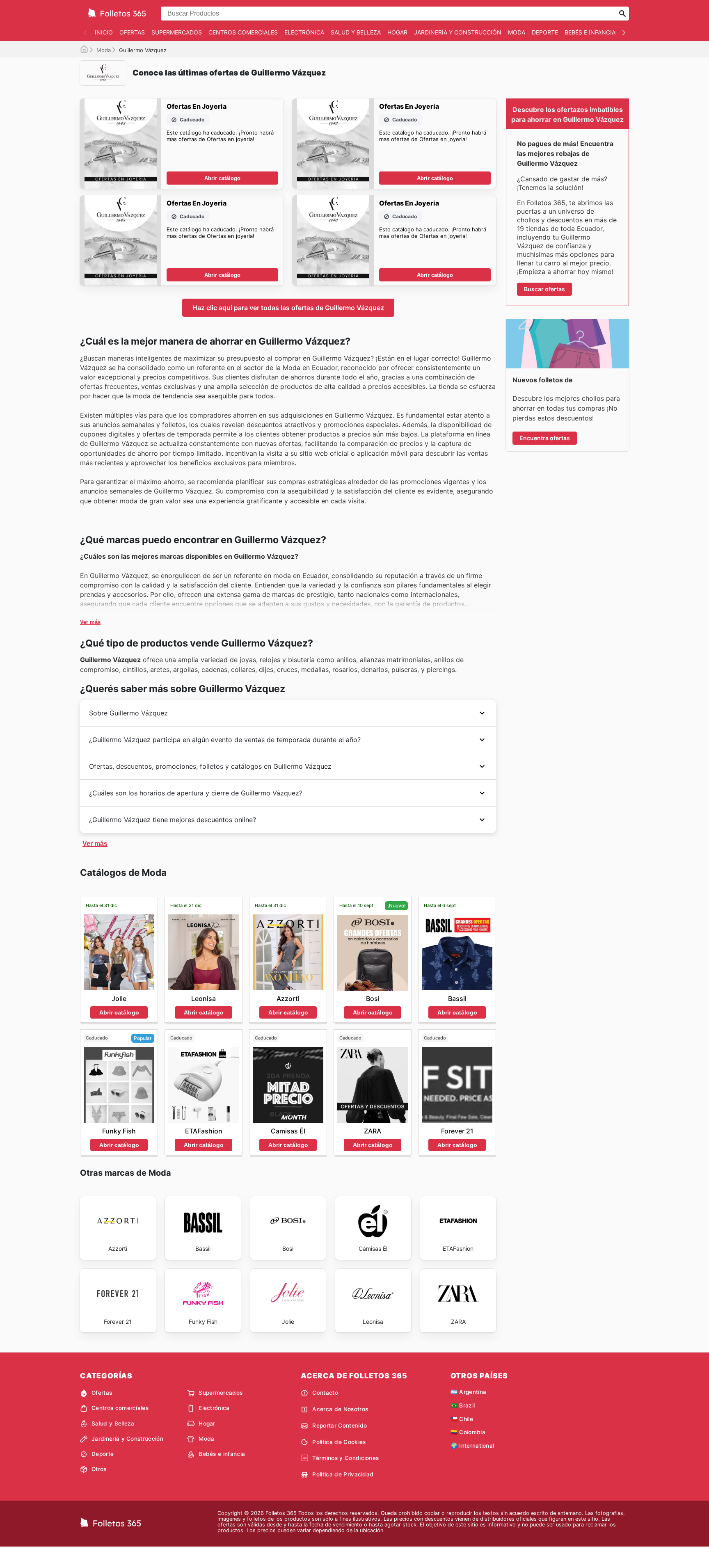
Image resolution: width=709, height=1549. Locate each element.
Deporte (545, 32)
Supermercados (176, 32)
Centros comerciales (243, 32)
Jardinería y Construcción (457, 32)
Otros (99, 1469)
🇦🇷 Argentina (469, 1392)
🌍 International (472, 1445)
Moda (516, 32)
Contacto (325, 1392)
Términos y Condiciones (345, 1458)
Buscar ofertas (544, 289)
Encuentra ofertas (544, 437)
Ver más (90, 622)
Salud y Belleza (356, 32)
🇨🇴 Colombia (468, 1432)
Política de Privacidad (342, 1474)
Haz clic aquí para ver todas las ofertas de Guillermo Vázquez (288, 308)
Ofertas (132, 32)
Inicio (104, 32)
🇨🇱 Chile (462, 1419)
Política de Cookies (339, 1442)
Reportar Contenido (339, 1425)
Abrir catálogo (222, 178)
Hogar (397, 32)
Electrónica (304, 32)
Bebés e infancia (590, 32)
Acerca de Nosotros (340, 1409)
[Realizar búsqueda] (622, 13)
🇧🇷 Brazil (463, 1405)
